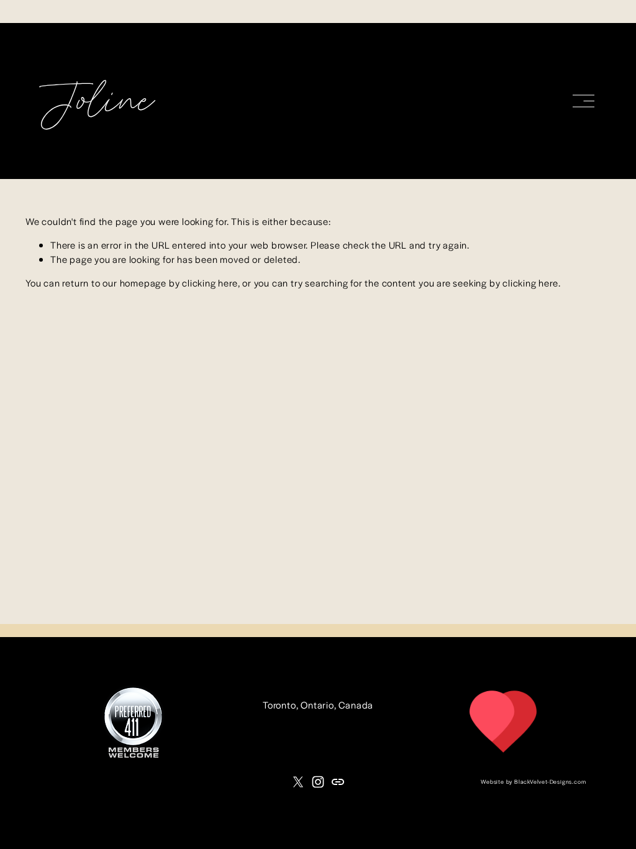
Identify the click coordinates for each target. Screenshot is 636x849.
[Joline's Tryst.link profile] (503, 751)
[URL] (338, 782)
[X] (298, 782)
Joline (96, 103)
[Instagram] (318, 782)
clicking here (209, 282)
